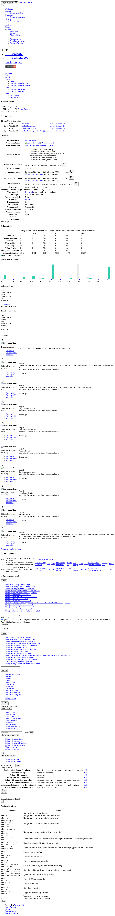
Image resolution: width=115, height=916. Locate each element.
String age (9, 686)
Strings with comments (13, 741)
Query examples (6, 768)
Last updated (9, 688)
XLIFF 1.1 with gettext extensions (94, 564)
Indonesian (13, 62)
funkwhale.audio (31, 140)
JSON (53, 564)
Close (17, 799)
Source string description (14, 718)
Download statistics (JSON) (20, 85)
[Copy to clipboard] (64, 165)
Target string (9, 684)
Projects (8, 11)
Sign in (7, 27)
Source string (10, 682)
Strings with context (12, 749)
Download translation (17, 89)
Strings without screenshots (15, 745)
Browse (20, 109)
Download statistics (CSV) (19, 83)
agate (52, 143)
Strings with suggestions (14, 739)
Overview (8, 73)
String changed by (11, 728)
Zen (64, 123)
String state (9, 722)
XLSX (111, 564)
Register (8, 25)
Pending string (10, 724)
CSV (48, 564)
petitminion (39, 174)
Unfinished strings (28, 126)
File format (5, 617)
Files (7, 87)
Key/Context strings (12, 716)
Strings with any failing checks (16, 743)
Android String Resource (40, 564)
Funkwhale (14, 54)
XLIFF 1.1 (46, 620)
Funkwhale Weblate (25, 2)
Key (6, 697)
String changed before (13, 761)
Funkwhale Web (17, 58)
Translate (27, 109)
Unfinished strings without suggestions (35, 131)
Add (31, 733)
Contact (12, 33)
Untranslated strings (29, 128)
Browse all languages (17, 17)
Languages (9, 15)
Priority (8, 678)
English (21, 363)
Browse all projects (16, 13)
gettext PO (7, 620)
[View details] (2, 341)
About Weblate (15, 35)
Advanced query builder (9, 706)
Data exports (14, 95)
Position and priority (12, 674)
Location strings (11, 720)
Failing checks (15, 97)
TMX (86, 564)
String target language (13, 726)
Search (7, 77)
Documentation (15, 39)
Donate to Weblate (16, 43)
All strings (25, 123)
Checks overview (16, 21)
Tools (7, 93)
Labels (7, 680)
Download (29, 192)
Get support (14, 31)
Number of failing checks (14, 695)
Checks (8, 19)
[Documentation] (1, 116)
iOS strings (75, 564)
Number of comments (13, 693)
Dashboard (9, 9)
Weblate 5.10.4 (19, 905)
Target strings (10, 714)
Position (8, 676)
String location (10, 699)
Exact (26, 733)
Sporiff (37, 143)
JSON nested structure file (44, 559)
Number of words (11, 690)
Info (6, 75)
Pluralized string (11, 747)
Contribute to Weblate (17, 41)
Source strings (10, 712)
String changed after (12, 759)
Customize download (17, 91)
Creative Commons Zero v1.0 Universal (39, 145)
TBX (81, 564)
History (12, 81)
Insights (8, 79)
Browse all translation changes (11, 549)
